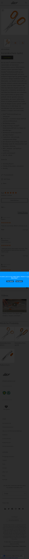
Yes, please (10, 281)
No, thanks (19, 281)
